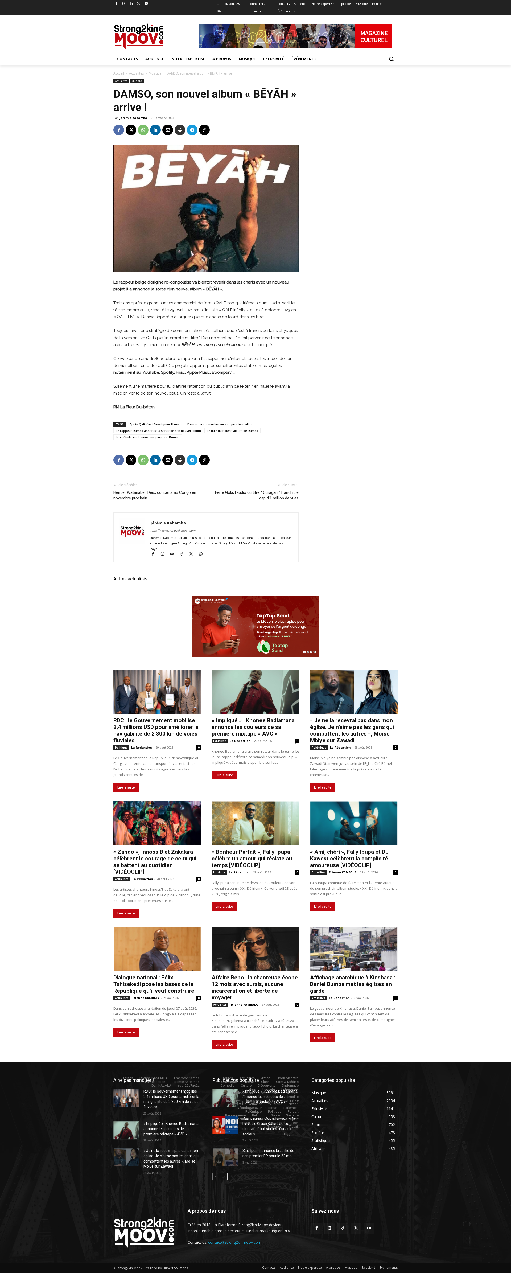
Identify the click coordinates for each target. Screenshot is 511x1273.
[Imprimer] (180, 130)
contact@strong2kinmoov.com (234, 1242)
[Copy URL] (204, 130)
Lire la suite (126, 787)
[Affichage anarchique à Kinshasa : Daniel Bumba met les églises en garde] (354, 949)
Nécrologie (245, 1108)
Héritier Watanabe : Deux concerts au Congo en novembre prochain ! (154, 495)
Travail (294, 1126)
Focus (247, 1097)
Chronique (229, 1082)
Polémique (319, 747)
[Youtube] (146, 4)
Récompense (235, 1115)
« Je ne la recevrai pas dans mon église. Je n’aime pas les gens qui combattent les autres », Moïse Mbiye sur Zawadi (352, 730)
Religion (258, 1115)
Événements (268, 1093)
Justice (273, 1100)
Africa (265, 1078)
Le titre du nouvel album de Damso (232, 431)
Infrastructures (270, 1097)
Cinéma (249, 1082)
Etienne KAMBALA (342, 872)
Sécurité (292, 1115)
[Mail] (174, 554)
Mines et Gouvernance (245, 1104)
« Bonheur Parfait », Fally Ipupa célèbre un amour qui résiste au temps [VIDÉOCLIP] (252, 858)
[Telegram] (192, 130)
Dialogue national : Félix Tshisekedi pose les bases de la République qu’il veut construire (153, 984)
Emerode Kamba (187, 1078)
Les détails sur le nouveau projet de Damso (147, 437)
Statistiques (241, 1123)
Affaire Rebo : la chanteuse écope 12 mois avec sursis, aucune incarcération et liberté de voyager (255, 987)
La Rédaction (141, 747)
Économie (226, 1089)
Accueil (118, 73)
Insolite (293, 1097)
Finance (230, 1097)
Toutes (128, 1078)
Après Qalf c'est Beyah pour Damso (156, 424)
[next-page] (224, 1176)
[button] (391, 58)
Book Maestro (288, 1078)
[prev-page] (215, 1176)
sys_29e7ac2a (189, 1085)
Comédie (227, 1085)
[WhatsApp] (143, 130)
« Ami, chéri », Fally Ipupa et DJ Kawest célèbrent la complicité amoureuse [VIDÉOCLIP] (349, 858)
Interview (233, 1100)
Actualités (136, 73)
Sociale (260, 1119)
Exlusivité (219, 741)
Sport (294, 1119)
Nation (294, 1104)
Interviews (254, 1100)
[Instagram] (124, 4)
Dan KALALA (161, 1085)
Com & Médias (287, 1082)
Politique (121, 747)
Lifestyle (292, 1100)
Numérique (268, 1108)
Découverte (266, 1085)
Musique (155, 73)
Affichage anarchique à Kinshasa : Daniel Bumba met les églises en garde (352, 984)
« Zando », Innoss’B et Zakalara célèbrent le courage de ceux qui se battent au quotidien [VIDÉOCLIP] (154, 862)
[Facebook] (116, 4)
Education (248, 1089)
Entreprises (290, 1089)
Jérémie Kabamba (133, 118)
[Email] (167, 130)
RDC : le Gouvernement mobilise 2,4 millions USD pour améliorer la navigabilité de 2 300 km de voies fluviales (156, 730)
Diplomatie (290, 1085)
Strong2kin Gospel (270, 1123)
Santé (275, 1115)
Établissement (242, 1093)
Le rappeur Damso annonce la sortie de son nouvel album (158, 431)
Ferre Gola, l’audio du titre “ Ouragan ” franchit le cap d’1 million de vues (257, 495)
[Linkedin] (131, 4)
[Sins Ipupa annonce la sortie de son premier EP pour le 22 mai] (225, 1157)
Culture (246, 1085)
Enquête (268, 1089)
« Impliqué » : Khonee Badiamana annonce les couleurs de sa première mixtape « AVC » (253, 727)
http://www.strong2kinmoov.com (172, 530)
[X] (138, 4)
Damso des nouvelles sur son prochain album (220, 424)
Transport (274, 1126)
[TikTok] (184, 554)
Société (278, 1119)
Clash (265, 1082)
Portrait (293, 1112)
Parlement (291, 1108)
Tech (295, 1123)
